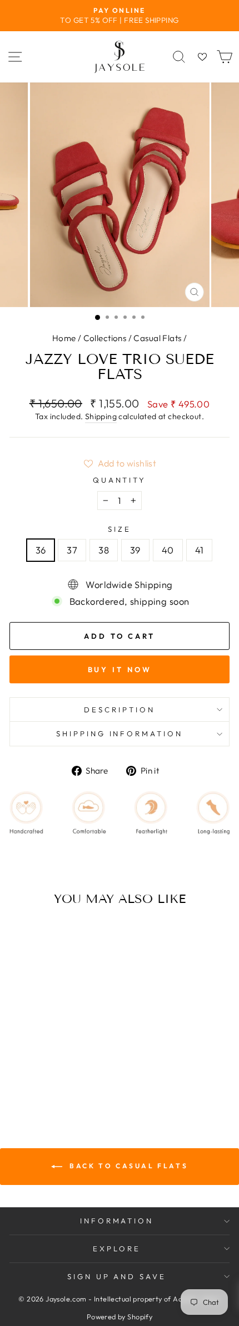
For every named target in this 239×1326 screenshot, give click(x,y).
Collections (105, 338)
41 (199, 550)
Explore (117, 1248)
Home (64, 338)
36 (41, 550)
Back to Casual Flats (127, 1166)
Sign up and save (117, 1276)
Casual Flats (157, 338)
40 (168, 550)
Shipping (101, 416)
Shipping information (119, 733)
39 (135, 550)
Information (117, 1220)
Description (119, 709)
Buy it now (120, 669)
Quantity (120, 479)
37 (72, 550)
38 (103, 550)
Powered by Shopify (119, 1316)
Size (119, 528)
